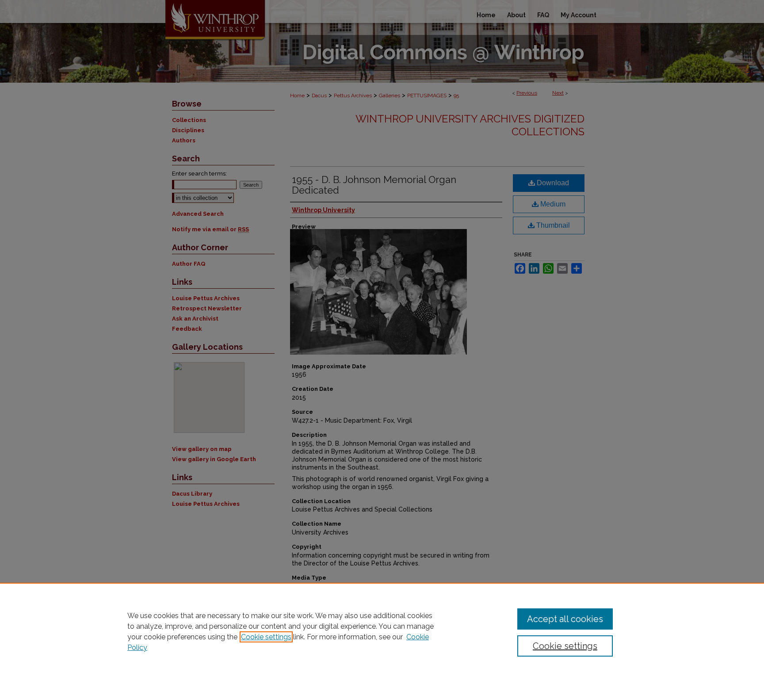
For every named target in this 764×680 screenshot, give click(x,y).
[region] (382, 631)
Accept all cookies (565, 619)
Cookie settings (266, 637)
